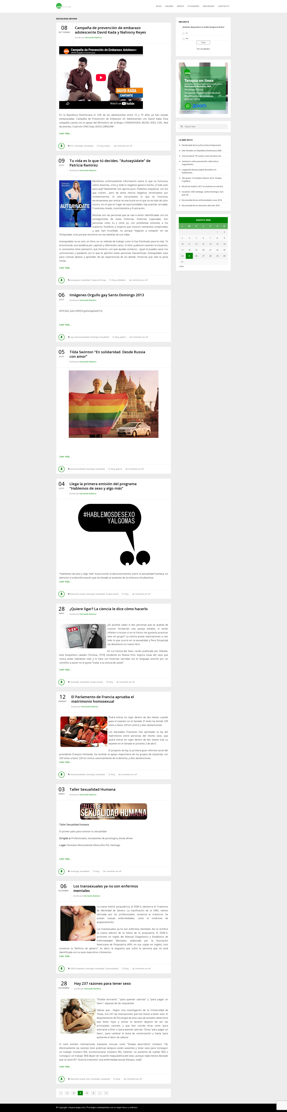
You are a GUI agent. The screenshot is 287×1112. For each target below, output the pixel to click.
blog (101, 146)
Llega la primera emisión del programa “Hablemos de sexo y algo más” (103, 486)
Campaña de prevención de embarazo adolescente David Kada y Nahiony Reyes (110, 30)
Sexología (78, 146)
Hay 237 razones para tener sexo (102, 983)
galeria (169, 6)
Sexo (88, 1079)
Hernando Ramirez (93, 37)
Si (186, 33)
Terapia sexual (112, 594)
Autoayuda (75, 280)
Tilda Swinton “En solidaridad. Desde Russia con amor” (107, 354)
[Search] (182, 126)
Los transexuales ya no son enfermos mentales (105, 888)
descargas (208, 6)
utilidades (193, 6)
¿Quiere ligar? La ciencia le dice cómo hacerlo (109, 608)
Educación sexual (77, 594)
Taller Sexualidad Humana (93, 789)
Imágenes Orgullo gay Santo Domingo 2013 (107, 294)
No (187, 38)
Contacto (223, 6)
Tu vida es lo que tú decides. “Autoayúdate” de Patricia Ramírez (110, 163)
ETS (72, 146)
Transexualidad (111, 968)
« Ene (181, 266)
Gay (72, 337)
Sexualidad (88, 146)
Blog (159, 6)
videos (180, 6)
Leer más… (65, 133)
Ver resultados (203, 48)
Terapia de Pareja (98, 280)
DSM (72, 968)
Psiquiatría (79, 968)
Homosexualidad (82, 337)
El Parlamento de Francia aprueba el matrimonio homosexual (102, 699)
